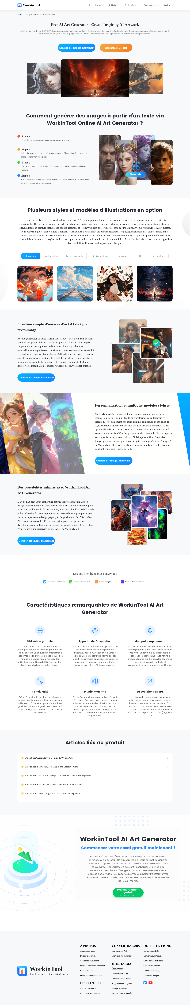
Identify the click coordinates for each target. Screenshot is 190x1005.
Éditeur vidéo (117, 969)
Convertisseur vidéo (151, 966)
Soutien (167, 5)
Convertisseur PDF (119, 951)
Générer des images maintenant (76, 47)
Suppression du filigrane (122, 984)
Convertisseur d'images (121, 956)
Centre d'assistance (88, 988)
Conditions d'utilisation (89, 961)
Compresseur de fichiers (121, 979)
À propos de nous (87, 951)
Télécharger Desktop (116, 47)
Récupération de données (122, 993)
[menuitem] (97, 5)
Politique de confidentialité (91, 976)
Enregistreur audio (119, 988)
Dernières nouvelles (88, 956)
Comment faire (150, 5)
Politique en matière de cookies (92, 966)
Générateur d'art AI (49, 14)
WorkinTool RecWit (120, 974)
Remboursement (86, 971)
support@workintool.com (90, 993)
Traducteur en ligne (151, 976)
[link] (20, 15)
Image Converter (32, 15)
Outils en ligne (130, 5)
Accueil (20, 15)
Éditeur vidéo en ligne (152, 971)
